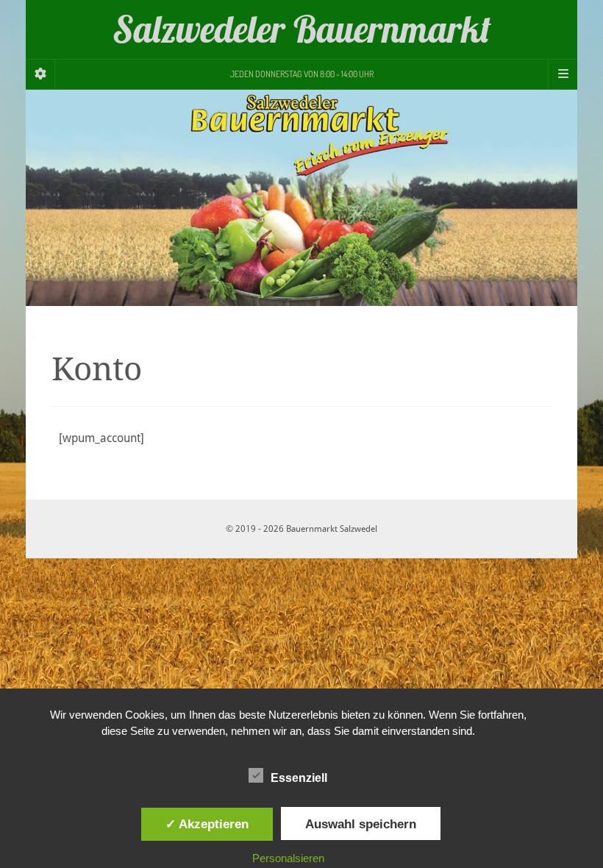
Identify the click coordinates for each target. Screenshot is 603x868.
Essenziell (299, 778)
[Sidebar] (40, 74)
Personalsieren (288, 858)
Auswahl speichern (360, 823)
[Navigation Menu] (562, 74)
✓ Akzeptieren (207, 823)
